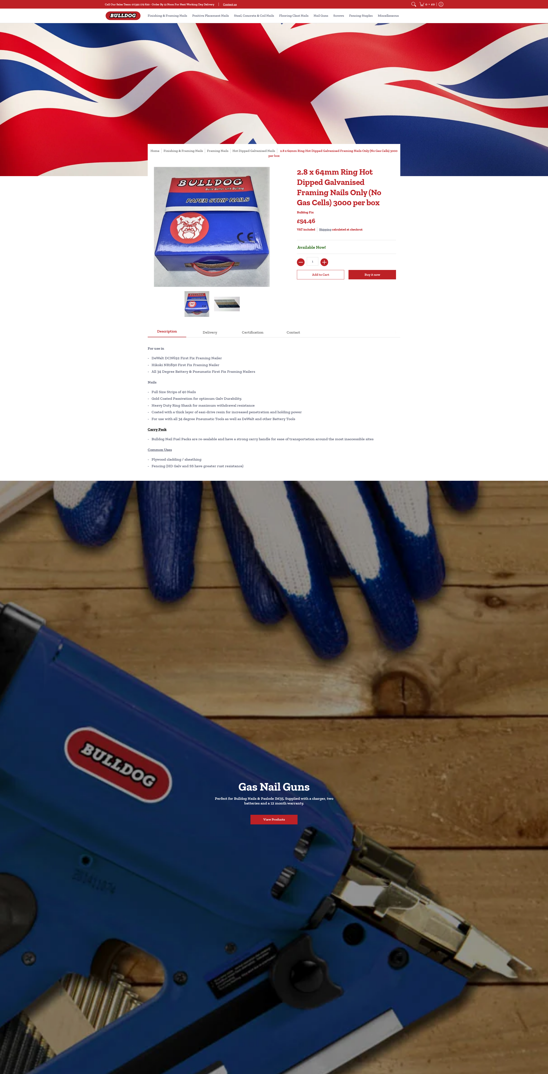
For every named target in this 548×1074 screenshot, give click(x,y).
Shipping (325, 229)
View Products (274, 819)
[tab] (167, 332)
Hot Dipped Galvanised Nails (253, 151)
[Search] (413, 4)
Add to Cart (320, 275)
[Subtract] (301, 262)
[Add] (324, 262)
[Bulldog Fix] (123, 16)
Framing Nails (217, 151)
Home (154, 151)
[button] (427, 4)
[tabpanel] (274, 405)
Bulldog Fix (305, 212)
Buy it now (372, 275)
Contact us (230, 4)
